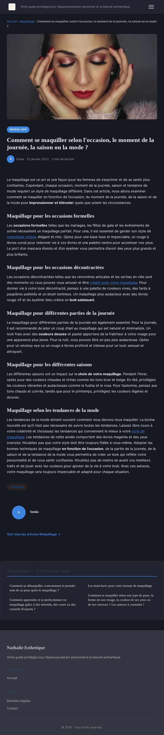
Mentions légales (18, 701)
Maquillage (27, 21)
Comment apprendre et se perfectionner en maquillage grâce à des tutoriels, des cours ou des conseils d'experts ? (43, 604)
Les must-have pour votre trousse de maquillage (120, 585)
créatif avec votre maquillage (113, 282)
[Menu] (151, 6)
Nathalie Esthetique (26, 647)
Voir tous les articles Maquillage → (34, 534)
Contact (12, 708)
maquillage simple (21, 237)
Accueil (12, 21)
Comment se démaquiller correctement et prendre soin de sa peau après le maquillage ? (42, 588)
